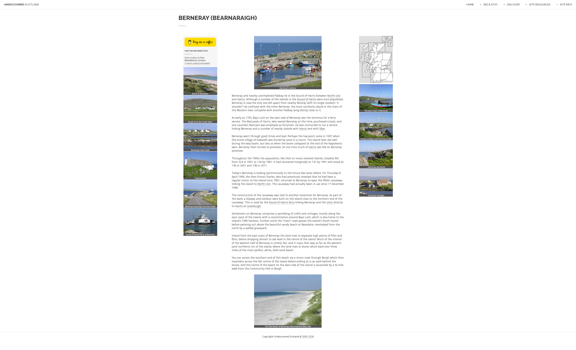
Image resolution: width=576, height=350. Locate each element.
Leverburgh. (254, 206)
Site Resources (539, 4)
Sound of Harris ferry (281, 202)
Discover (513, 4)
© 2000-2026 (307, 336)
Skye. (322, 128)
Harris (303, 128)
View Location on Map (194, 57)
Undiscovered (21, 4)
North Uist (333, 95)
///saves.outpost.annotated (197, 63)
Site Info (566, 4)
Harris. (241, 99)
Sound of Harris (306, 99)
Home (470, 4)
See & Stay (490, 4)
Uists (330, 202)
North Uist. (264, 184)
